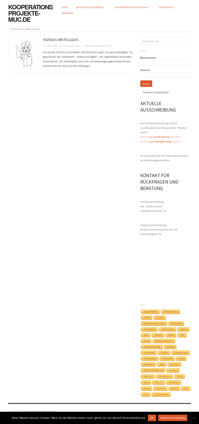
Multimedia (167, 358)
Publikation (174, 382)
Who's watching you (153, 370)
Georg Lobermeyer (72, 45)
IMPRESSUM (67, 13)
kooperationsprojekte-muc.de (30, 13)
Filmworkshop (165, 376)
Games (183, 329)
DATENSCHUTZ (166, 7)
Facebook (160, 388)
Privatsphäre (150, 358)
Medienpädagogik (152, 347)
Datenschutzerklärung (173, 417)
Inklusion (173, 370)
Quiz (186, 388)
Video (147, 317)
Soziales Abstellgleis (61, 40)
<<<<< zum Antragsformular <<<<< (160, 141)
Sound (175, 388)
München (148, 376)
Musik (171, 335)
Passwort (145, 70)
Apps (146, 382)
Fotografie (176, 323)
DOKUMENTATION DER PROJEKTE (131, 7)
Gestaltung (149, 352)
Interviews (149, 364)
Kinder (160, 317)
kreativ (147, 388)
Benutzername (148, 57)
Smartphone (149, 329)
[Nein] (194, 418)
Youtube (158, 335)
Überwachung (181, 352)
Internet (164, 352)
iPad (146, 394)
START (65, 7)
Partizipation (171, 311)
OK (152, 417)
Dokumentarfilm (161, 394)
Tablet (180, 376)
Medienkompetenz (164, 341)
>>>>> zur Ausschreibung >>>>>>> (160, 137)
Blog (146, 335)
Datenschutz (168, 329)
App (162, 364)
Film (182, 335)
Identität (170, 347)
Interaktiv (174, 364)
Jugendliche (150, 311)
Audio (146, 341)
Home (28, 29)
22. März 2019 (50, 45)
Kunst (181, 358)
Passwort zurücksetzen (156, 92)
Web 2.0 (159, 382)
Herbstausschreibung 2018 (99, 45)
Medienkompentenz (154, 323)
